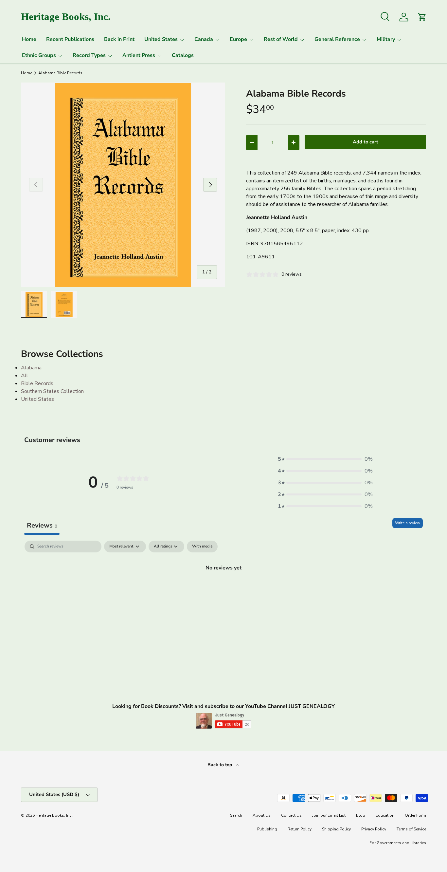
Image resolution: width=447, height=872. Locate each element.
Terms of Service (411, 829)
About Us (262, 815)
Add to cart (365, 142)
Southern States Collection (52, 391)
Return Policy (300, 829)
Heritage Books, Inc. (54, 815)
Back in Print (119, 39)
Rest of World (281, 39)
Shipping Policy (336, 829)
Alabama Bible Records (60, 73)
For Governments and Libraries (397, 842)
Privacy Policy (373, 829)
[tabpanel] (223, 589)
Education (385, 815)
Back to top (220, 765)
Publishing (267, 829)
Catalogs (183, 55)
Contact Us (291, 815)
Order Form (415, 815)
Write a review (407, 523)
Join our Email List (329, 815)
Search (236, 815)
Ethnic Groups (39, 55)
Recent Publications (70, 39)
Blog (360, 815)
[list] (123, 185)
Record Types (89, 55)
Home (29, 39)
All (24, 375)
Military (386, 39)
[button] (325, 459)
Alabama (31, 367)
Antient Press (138, 55)
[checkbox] (202, 546)
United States (161, 39)
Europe (238, 39)
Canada (203, 39)
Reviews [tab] (42, 525)
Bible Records (37, 383)
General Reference (337, 39)
